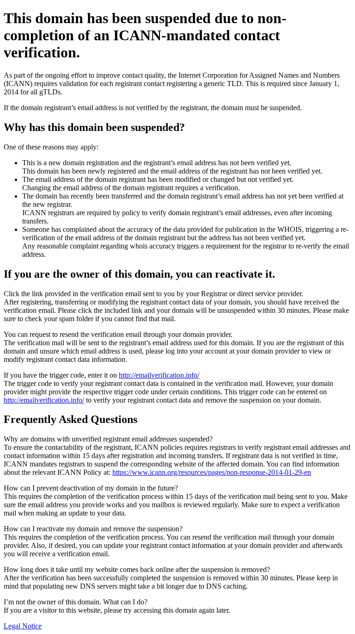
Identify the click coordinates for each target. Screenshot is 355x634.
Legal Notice (23, 626)
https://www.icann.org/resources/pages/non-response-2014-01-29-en (211, 472)
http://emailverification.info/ (159, 375)
